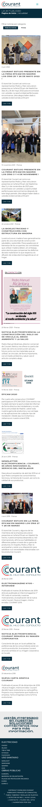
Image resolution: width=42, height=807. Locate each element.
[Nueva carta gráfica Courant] (10, 668)
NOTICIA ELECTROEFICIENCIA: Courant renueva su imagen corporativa (20, 636)
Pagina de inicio (9, 13)
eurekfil (5, 774)
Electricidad (9, 742)
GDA (29, 802)
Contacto (13, 800)
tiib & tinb (6, 750)
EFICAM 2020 (9, 394)
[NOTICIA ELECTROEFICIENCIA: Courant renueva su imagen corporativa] (21, 621)
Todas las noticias (10, 28)
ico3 (3, 768)
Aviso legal (30, 797)
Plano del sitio (27, 800)
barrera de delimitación (12, 776)
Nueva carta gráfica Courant (15, 679)
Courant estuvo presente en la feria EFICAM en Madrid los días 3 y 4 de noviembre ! (21, 172)
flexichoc (6, 755)
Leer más (7, 103)
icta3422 (5, 753)
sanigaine (6, 763)
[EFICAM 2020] (18, 379)
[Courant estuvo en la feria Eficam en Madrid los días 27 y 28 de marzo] (17, 503)
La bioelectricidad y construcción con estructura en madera (17, 231)
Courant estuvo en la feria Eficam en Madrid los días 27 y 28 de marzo (21, 523)
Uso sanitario (10, 757)
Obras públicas (11, 770)
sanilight (6, 761)
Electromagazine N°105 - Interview (18, 585)
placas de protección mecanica (15, 779)
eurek (4, 781)
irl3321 (4, 748)
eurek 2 (5, 783)
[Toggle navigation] (37, 4)
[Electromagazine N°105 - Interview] (21, 570)
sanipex (5, 766)
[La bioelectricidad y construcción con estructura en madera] (11, 215)
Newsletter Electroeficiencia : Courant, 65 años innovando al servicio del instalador (20, 464)
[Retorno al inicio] (11, 4)
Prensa (23, 28)
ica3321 (4, 745)
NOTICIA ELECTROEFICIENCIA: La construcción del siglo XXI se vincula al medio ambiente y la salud (21, 335)
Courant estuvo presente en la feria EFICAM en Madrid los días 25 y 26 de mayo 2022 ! (21, 75)
